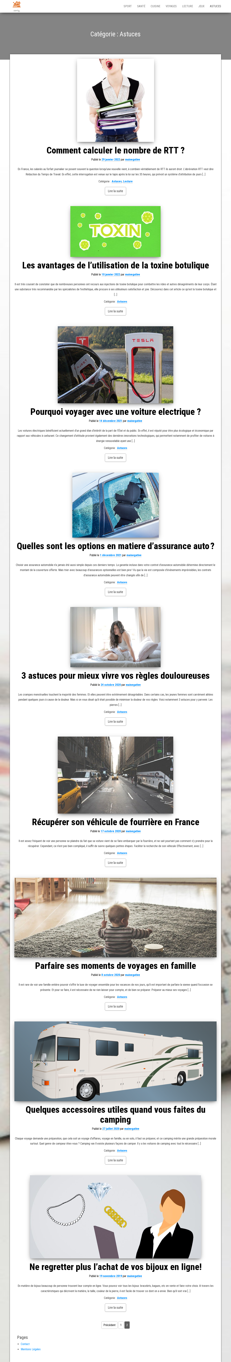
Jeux (201, 6)
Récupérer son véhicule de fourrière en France (115, 822)
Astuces (215, 6)
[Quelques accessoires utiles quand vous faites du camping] (115, 1061)
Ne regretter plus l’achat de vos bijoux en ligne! (115, 1267)
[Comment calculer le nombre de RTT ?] (115, 100)
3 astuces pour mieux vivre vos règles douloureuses (115, 675)
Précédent (109, 1325)
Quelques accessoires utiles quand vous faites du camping (116, 1114)
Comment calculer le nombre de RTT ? (116, 150)
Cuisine (155, 6)
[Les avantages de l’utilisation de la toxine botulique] (115, 231)
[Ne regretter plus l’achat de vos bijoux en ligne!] (115, 1216)
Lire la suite (115, 191)
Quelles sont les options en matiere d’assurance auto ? (115, 546)
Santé (141, 6)
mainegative (132, 159)
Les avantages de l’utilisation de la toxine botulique (115, 265)
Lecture (187, 6)
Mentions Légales (31, 1349)
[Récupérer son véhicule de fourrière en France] (115, 775)
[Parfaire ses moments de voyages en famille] (115, 917)
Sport (128, 6)
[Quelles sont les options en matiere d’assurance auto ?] (115, 505)
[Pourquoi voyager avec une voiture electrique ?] (115, 364)
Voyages (171, 6)
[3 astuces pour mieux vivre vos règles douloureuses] (115, 637)
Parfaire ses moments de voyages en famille (115, 966)
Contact (25, 1344)
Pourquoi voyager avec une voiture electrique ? (115, 412)
